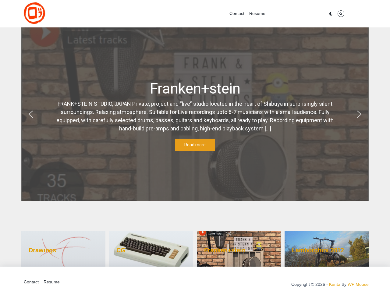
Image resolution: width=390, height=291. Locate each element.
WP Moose (358, 284)
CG (121, 250)
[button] (31, 114)
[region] (195, 114)
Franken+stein (225, 250)
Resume (257, 13)
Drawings (42, 250)
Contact (236, 13)
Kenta (334, 284)
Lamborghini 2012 (318, 250)
